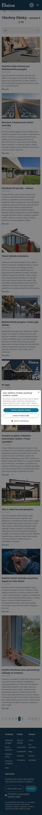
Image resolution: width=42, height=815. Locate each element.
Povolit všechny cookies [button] (21, 410)
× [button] (38, 391)
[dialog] (21, 407)
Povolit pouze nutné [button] (21, 416)
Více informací (34, 405)
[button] (21, 421)
